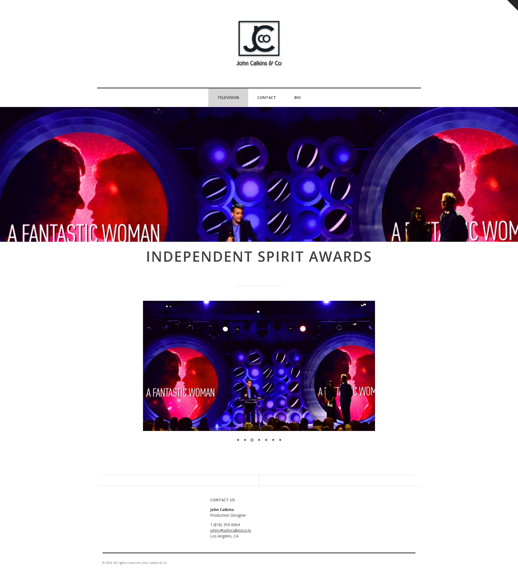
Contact (266, 97)
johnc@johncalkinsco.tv (230, 530)
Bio (297, 97)
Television (228, 97)
